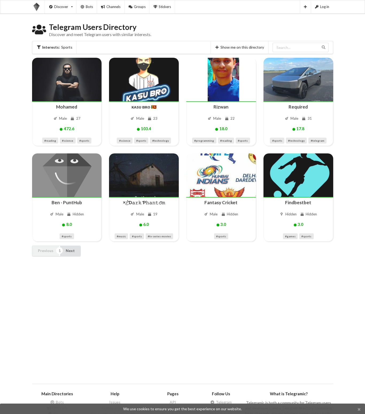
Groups (140, 7)
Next (70, 250)
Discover (61, 7)
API (173, 402)
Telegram (223, 402)
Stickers (165, 7)
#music (121, 236)
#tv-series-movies (159, 236)
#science (67, 140)
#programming (204, 140)
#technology (160, 140)
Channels (113, 7)
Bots (89, 7)
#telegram (317, 140)
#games (290, 236)
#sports (84, 140)
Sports (57, 47)
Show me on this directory (242, 47)
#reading (50, 140)
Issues (115, 402)
